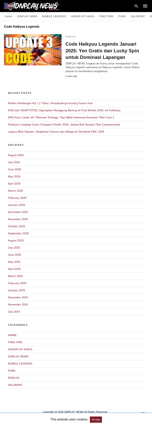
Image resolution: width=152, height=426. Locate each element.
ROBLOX (71, 37)
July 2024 (14, 311)
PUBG (122, 16)
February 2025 (17, 283)
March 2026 (15, 190)
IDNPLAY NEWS (27, 16)
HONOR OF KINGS (82, 16)
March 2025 (15, 276)
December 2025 (18, 212)
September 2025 (18, 233)
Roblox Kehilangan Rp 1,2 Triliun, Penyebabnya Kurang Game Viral (50, 103)
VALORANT (138, 16)
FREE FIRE (106, 16)
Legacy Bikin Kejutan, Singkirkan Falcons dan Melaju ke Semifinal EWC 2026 (56, 131)
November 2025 (18, 219)
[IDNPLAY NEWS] (35, 5)
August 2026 (16, 155)
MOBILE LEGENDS (54, 16)
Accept (96, 419)
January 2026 (16, 204)
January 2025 (16, 290)
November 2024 (18, 304)
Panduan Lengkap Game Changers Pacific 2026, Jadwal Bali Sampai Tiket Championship (64, 124)
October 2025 (16, 226)
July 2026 (14, 162)
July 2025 (14, 247)
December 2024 (18, 297)
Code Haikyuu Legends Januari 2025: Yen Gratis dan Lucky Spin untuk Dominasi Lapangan (102, 50)
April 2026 (14, 183)
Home (8, 16)
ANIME (12, 335)
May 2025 (14, 261)
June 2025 (14, 254)
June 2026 (14, 169)
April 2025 (14, 268)
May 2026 (14, 176)
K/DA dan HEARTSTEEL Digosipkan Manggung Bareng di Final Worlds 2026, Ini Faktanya (64, 110)
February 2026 (17, 197)
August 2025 (16, 240)
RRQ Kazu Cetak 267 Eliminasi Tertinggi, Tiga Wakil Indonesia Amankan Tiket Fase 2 (61, 117)
